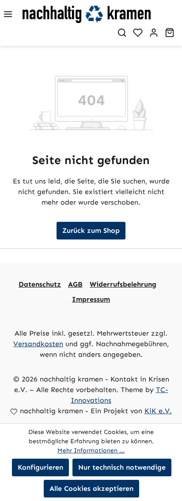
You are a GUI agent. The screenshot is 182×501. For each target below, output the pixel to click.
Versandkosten (38, 344)
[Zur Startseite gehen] (101, 14)
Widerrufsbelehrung (123, 284)
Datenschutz (40, 284)
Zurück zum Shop (91, 230)
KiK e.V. (158, 411)
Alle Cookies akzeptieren (91, 488)
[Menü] (8, 14)
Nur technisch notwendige (122, 467)
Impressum (91, 299)
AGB (75, 284)
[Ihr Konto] (154, 32)
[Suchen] (122, 32)
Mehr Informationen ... (91, 450)
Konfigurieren (40, 467)
